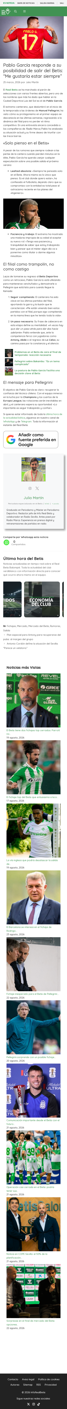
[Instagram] (33, 1404)
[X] (28, 1404)
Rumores (55, 626)
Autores (14, 1384)
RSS (38, 1384)
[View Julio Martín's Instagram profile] (30, 488)
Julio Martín (34, 498)
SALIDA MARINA (47, 3)
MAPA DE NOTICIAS (25, 3)
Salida (6, 630)
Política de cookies (49, 1379)
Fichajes (11, 626)
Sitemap (28, 1384)
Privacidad (51, 1384)
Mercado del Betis (38, 626)
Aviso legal (28, 1379)
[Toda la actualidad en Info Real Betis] (6, 11)
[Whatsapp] (6, 542)
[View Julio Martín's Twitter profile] (37, 488)
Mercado (22, 626)
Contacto (13, 1379)
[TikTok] (38, 1404)
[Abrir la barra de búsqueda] (15, 11)
